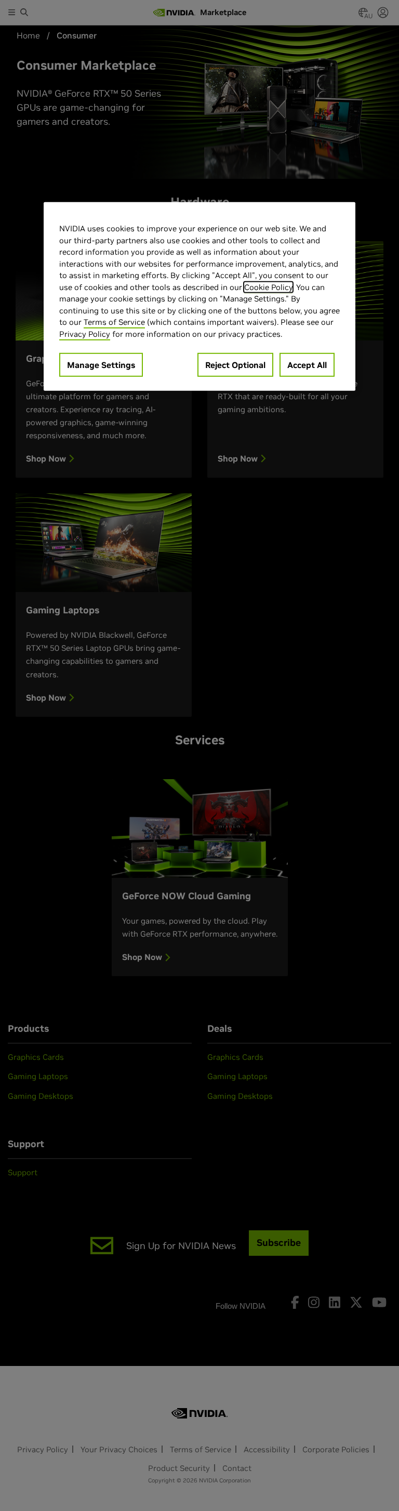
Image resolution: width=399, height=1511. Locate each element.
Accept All (307, 365)
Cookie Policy (268, 287)
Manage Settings (101, 365)
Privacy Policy (84, 333)
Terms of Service (114, 322)
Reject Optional (235, 365)
